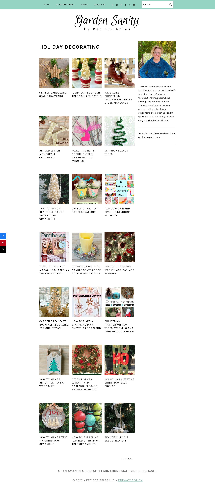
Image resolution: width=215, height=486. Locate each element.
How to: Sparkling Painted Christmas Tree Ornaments (85, 440)
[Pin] (3, 243)
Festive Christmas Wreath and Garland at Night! (120, 270)
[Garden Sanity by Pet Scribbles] (107, 33)
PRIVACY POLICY (130, 480)
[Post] (3, 249)
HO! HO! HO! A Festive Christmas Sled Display (119, 383)
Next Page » (128, 459)
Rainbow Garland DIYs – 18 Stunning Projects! (118, 212)
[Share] (3, 236)
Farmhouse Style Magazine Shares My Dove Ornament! (54, 270)
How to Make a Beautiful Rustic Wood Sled (51, 383)
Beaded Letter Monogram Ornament (49, 154)
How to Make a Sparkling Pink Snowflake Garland (86, 324)
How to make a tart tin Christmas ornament (53, 440)
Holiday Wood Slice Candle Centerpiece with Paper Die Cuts (86, 270)
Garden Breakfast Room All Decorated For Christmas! (54, 324)
